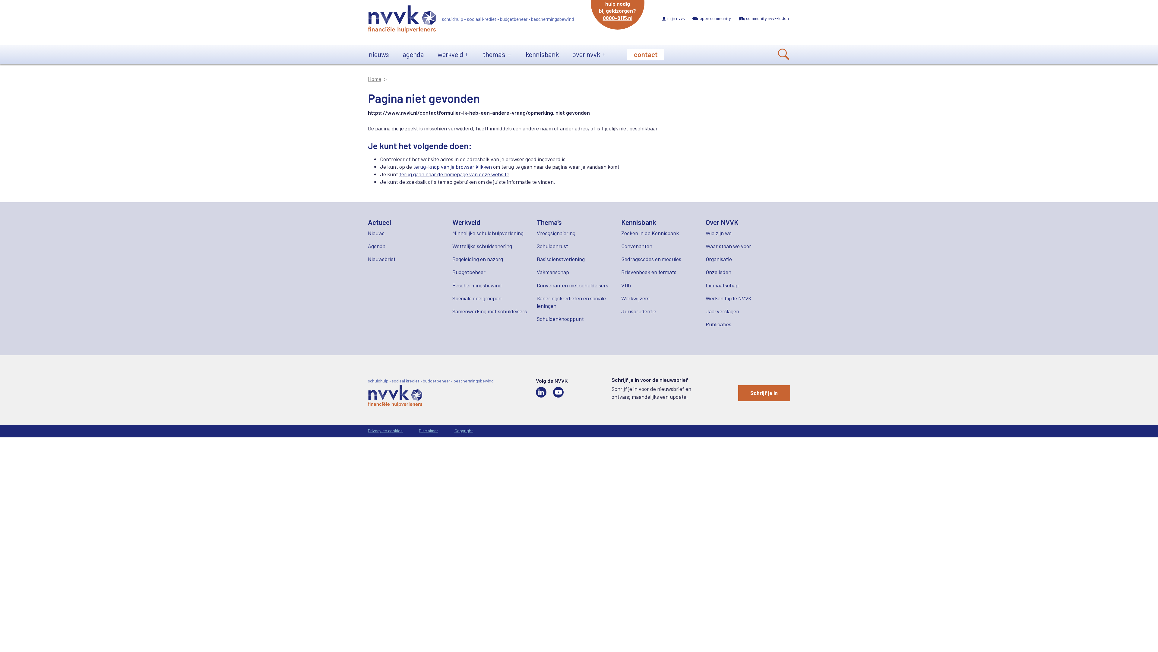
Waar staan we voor (728, 246)
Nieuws (379, 54)
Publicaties (718, 324)
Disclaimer (428, 430)
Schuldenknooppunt (560, 318)
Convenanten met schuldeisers (572, 285)
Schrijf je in (764, 393)
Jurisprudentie (638, 311)
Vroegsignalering (556, 233)
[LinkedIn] (541, 392)
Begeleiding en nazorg (477, 259)
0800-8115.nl (617, 17)
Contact (646, 54)
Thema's (494, 54)
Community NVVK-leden (767, 18)
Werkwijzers (635, 298)
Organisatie (719, 259)
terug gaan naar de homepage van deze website (454, 174)
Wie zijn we (719, 233)
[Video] (558, 392)
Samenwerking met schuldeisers (489, 311)
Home (374, 78)
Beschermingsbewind (477, 285)
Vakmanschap (553, 272)
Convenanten (636, 246)
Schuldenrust (552, 246)
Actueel (379, 222)
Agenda (413, 54)
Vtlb (626, 285)
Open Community (715, 18)
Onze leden (718, 272)
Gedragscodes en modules (651, 259)
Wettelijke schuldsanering (482, 246)
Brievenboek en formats (648, 272)
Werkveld (450, 54)
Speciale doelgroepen (476, 298)
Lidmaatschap (722, 285)
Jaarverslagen (722, 311)
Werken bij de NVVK (728, 298)
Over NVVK (586, 54)
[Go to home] (402, 20)
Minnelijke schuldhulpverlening (488, 233)
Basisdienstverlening (561, 259)
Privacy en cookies (385, 430)
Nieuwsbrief (382, 259)
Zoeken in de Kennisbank (650, 233)
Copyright (463, 430)
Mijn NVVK (676, 18)
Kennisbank (542, 54)
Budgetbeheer (469, 272)
